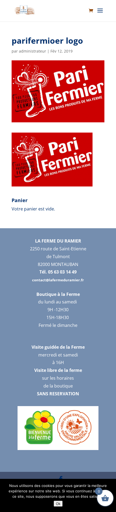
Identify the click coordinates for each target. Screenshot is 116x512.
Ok (58, 503)
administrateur (32, 51)
